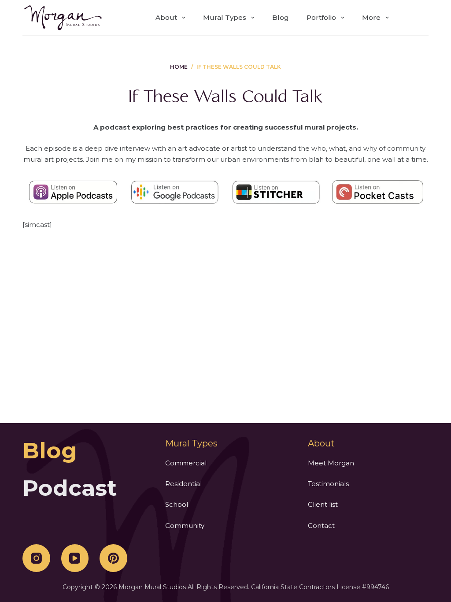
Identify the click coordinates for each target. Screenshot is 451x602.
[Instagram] (36, 558)
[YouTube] (75, 558)
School (176, 504)
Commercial (186, 463)
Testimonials (328, 483)
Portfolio (321, 17)
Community (184, 525)
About (166, 17)
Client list (323, 504)
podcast (69, 488)
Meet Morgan (331, 463)
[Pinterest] (113, 558)
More (371, 17)
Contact (321, 525)
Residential (183, 483)
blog (49, 450)
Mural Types (224, 17)
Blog (280, 17)
